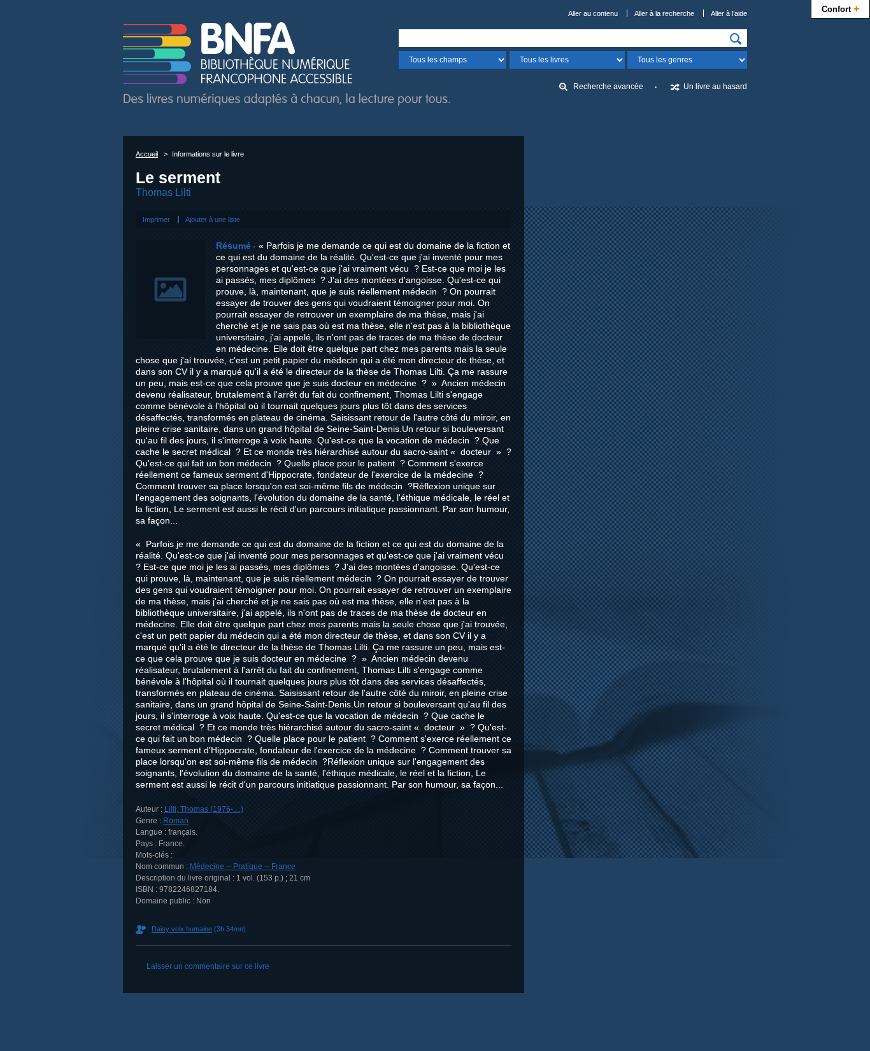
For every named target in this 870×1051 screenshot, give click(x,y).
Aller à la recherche (664, 13)
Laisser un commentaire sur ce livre (207, 966)
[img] (735, 39)
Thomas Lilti (163, 192)
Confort (840, 8)
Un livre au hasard (715, 86)
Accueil (147, 154)
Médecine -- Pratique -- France (243, 866)
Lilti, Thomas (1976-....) (203, 809)
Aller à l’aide (729, 13)
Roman (176, 820)
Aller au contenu (593, 13)
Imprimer (156, 219)
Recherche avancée (608, 86)
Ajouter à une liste (212, 219)
